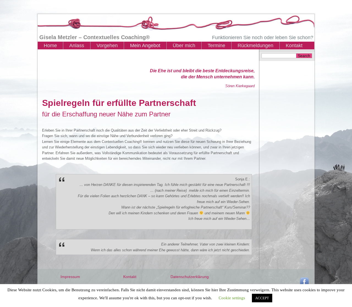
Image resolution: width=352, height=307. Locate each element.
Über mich (184, 45)
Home (50, 45)
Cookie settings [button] (232, 298)
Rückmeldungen (255, 45)
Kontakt (294, 45)
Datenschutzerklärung (189, 276)
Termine (216, 45)
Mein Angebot (145, 45)
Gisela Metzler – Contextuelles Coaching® (94, 37)
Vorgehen (107, 45)
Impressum (70, 276)
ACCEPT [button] (262, 298)
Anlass (76, 45)
